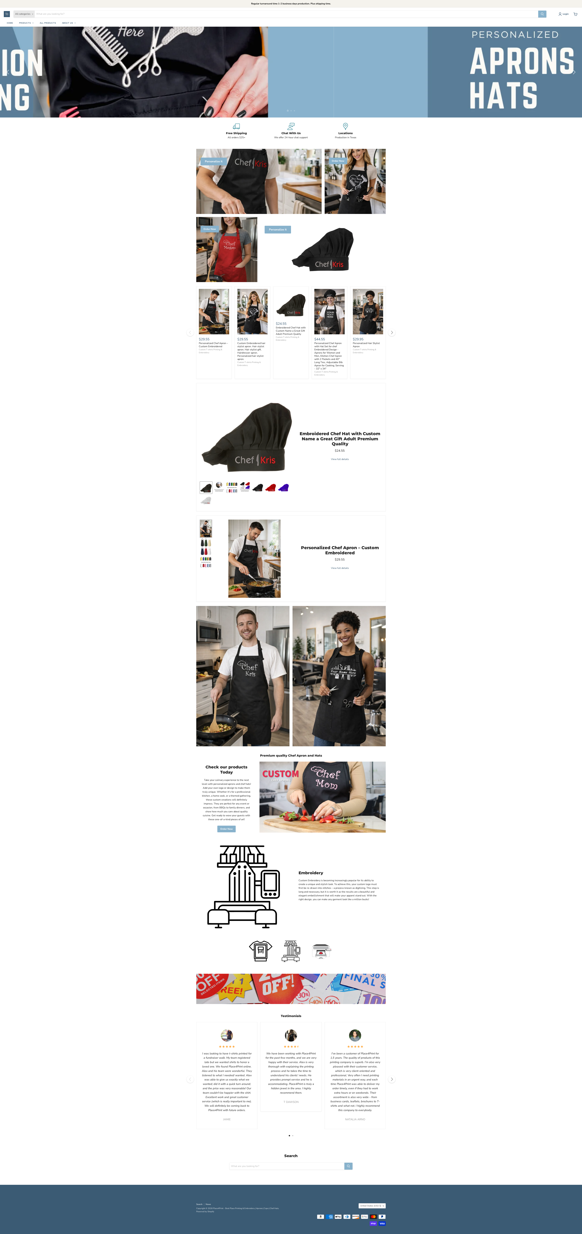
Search (199, 1204)
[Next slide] (574, 72)
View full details (340, 459)
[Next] (391, 332)
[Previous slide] (8, 72)
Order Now (226, 829)
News (208, 1204)
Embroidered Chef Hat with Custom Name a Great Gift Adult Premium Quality (291, 331)
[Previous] (190, 332)
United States (370, 1205)
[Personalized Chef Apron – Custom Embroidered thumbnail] (206, 529)
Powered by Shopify (205, 1211)
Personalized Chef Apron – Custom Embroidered (213, 345)
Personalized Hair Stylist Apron (366, 345)
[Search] (542, 14)
